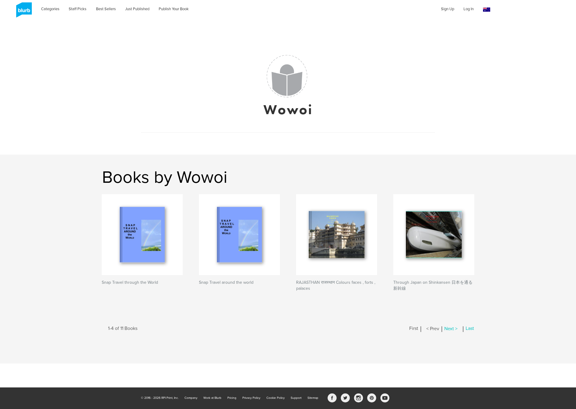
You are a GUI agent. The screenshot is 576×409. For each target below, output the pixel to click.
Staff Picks (77, 9)
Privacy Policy (251, 398)
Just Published (137, 9)
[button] (486, 9)
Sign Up (447, 9)
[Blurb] (22, 12)
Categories (50, 9)
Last (470, 329)
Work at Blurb (212, 398)
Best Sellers (106, 9)
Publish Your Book (174, 9)
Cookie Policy (275, 398)
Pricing (231, 398)
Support (296, 398)
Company (190, 398)
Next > (451, 329)
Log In (469, 9)
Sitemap (313, 398)
